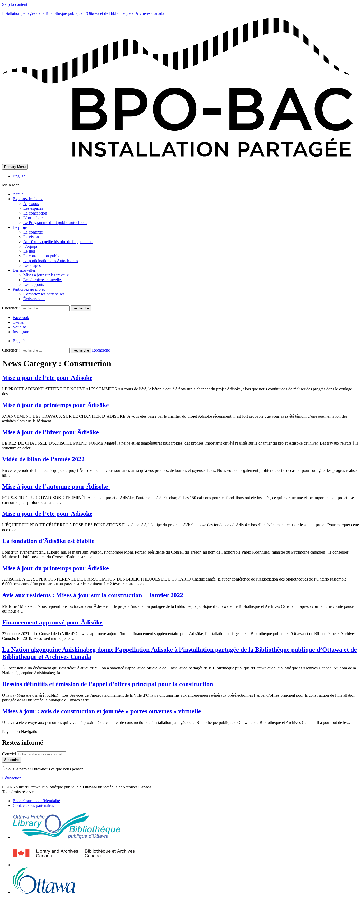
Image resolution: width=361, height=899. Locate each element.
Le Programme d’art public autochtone (55, 222)
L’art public (33, 218)
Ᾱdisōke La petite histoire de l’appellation (58, 241)
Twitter (19, 322)
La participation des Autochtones (50, 260)
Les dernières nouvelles (42, 279)
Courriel (9, 754)
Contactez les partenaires (43, 294)
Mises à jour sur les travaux (46, 275)
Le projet (20, 227)
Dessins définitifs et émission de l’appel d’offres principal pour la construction (107, 684)
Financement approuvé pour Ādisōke (52, 622)
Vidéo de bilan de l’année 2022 (43, 459)
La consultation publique (43, 256)
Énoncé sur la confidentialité (36, 800)
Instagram (21, 332)
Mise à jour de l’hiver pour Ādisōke (50, 432)
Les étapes (32, 265)
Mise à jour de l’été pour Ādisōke (47, 377)
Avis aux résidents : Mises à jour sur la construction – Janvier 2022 (92, 595)
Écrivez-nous (34, 298)
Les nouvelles (24, 270)
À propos (31, 203)
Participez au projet (29, 289)
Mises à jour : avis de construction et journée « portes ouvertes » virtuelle (101, 711)
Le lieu (29, 251)
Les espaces (33, 208)
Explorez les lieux (28, 199)
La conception (35, 213)
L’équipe (30, 246)
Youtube (20, 327)
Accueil (19, 194)
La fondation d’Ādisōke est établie (48, 540)
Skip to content (14, 4)
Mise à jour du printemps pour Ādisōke (55, 404)
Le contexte (33, 232)
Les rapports (33, 284)
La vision (31, 237)
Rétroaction (11, 778)
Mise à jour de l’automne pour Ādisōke (56, 486)
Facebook (21, 317)
